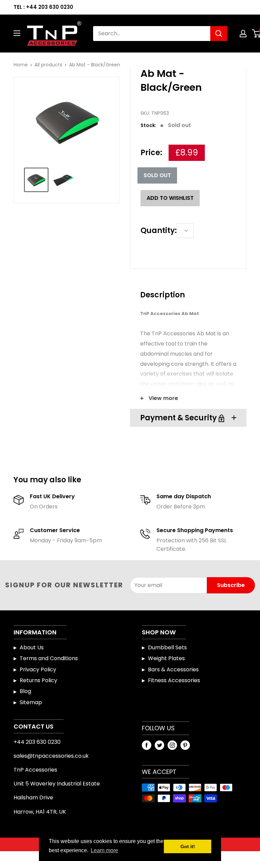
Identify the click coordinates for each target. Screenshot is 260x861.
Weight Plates (166, 658)
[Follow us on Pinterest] (185, 745)
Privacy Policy (38, 669)
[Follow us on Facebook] (146, 745)
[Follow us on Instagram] (172, 745)
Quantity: (158, 230)
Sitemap (31, 702)
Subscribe (231, 585)
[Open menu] (17, 33)
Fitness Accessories (174, 680)
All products (48, 64)
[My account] (243, 33)
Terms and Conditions (49, 658)
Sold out (157, 175)
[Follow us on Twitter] (159, 745)
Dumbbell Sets (167, 647)
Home (21, 64)
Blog (25, 691)
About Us (32, 647)
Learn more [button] (104, 850)
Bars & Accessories (173, 669)
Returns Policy (38, 680)
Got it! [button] (187, 846)
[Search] (218, 33)
